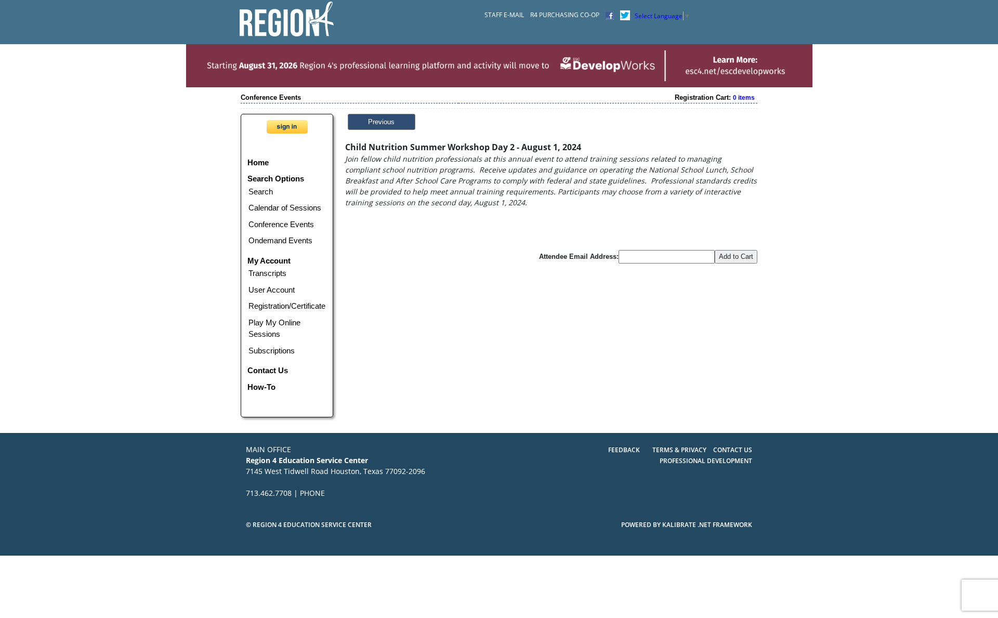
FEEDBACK (624, 449)
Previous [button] (381, 122)
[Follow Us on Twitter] (625, 14)
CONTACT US (732, 449)
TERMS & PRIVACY (680, 449)
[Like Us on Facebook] (609, 14)
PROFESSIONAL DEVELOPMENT (706, 460)
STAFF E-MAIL (504, 14)
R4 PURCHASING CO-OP (564, 14)
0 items (744, 97)
